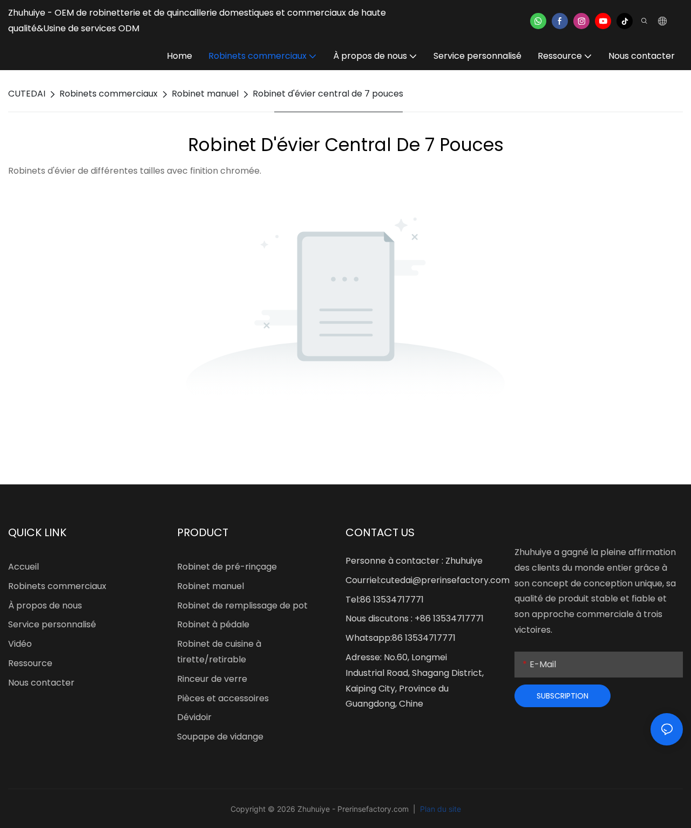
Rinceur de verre (212, 679)
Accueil (23, 566)
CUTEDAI (26, 93)
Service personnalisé (52, 624)
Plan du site (439, 808)
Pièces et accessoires (223, 698)
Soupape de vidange (220, 736)
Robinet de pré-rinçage (227, 566)
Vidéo (20, 644)
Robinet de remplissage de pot (242, 605)
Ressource (30, 663)
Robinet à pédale (213, 624)
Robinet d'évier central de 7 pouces (328, 93)
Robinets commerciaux (108, 93)
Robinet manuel (205, 93)
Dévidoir (194, 717)
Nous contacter (41, 682)
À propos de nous (45, 605)
